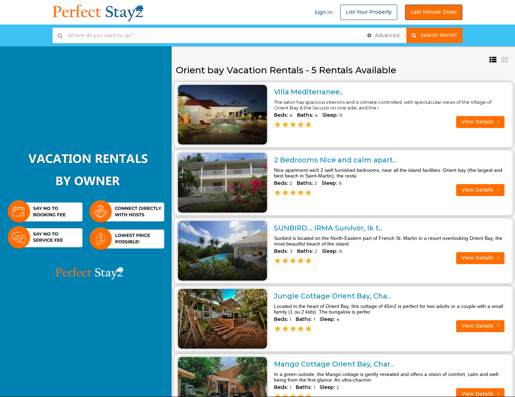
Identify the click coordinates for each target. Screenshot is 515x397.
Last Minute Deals (434, 12)
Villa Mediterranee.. (308, 92)
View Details (478, 122)
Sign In (323, 12)
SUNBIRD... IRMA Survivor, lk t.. (328, 228)
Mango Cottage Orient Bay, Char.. (334, 364)
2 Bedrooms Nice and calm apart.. (335, 160)
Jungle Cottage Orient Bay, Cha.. (332, 296)
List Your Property (369, 12)
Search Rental (441, 35)
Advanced (386, 35)
